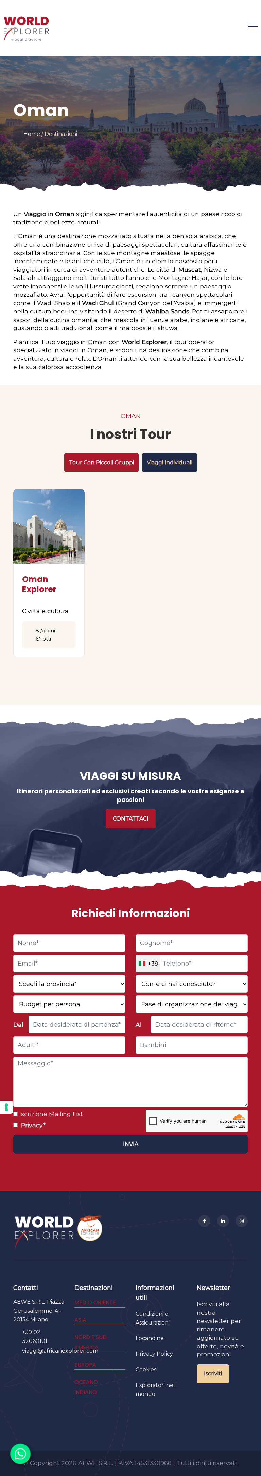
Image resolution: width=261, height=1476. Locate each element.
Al (139, 1024)
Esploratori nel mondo (155, 1389)
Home (31, 134)
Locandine (150, 1338)
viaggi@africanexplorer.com (60, 1351)
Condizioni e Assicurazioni (153, 1318)
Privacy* (32, 1125)
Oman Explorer (39, 584)
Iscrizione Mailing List (50, 1113)
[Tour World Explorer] (26, 26)
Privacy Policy (154, 1354)
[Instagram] (242, 1221)
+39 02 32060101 (34, 1336)
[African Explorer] (90, 1232)
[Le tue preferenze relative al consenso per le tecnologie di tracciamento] (6, 1107)
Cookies (146, 1369)
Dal (18, 1024)
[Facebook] (204, 1221)
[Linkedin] (223, 1221)
